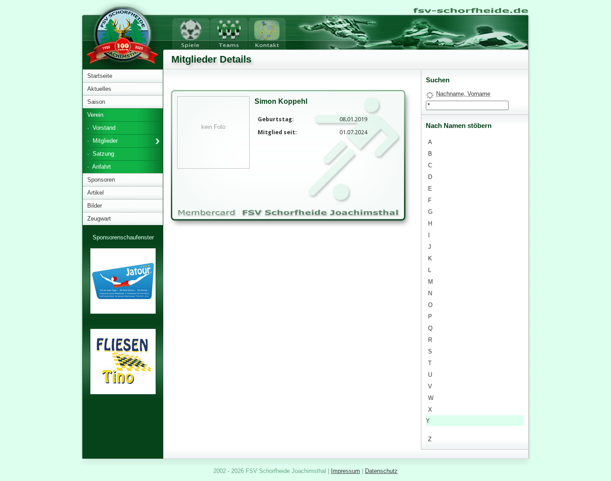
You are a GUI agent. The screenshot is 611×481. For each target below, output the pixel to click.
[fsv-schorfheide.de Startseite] (470, 8)
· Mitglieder (102, 140)
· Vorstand (101, 127)
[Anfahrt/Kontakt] (267, 32)
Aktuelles (99, 88)
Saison (96, 101)
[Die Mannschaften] (229, 32)
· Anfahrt (99, 166)
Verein (95, 114)
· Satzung (100, 153)
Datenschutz (381, 471)
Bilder (94, 205)
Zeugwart (99, 218)
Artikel (95, 192)
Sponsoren (101, 179)
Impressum (345, 471)
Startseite (99, 75)
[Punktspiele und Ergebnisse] (191, 32)
